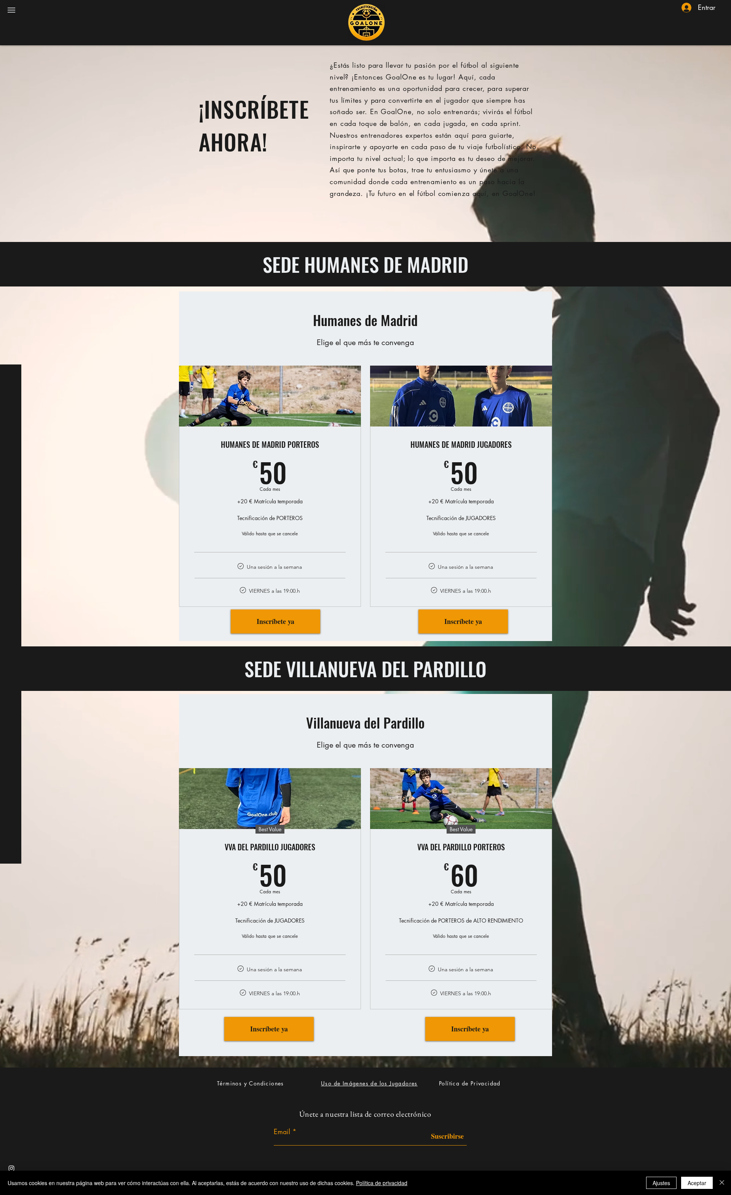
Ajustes (661, 1183)
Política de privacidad (381, 1183)
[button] (11, 10)
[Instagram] (11, 1168)
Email (282, 1131)
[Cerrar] (721, 1183)
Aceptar (697, 1183)
